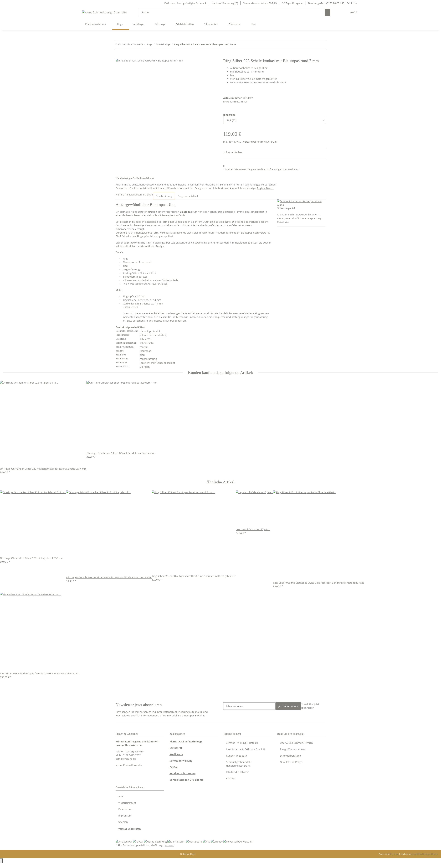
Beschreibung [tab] (164, 196)
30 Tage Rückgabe (292, 3)
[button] (338, 12)
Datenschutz (125, 809)
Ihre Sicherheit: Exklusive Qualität (245, 749)
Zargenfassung (148, 358)
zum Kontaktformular (129, 765)
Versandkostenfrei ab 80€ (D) (260, 3)
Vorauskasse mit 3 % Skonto (187, 779)
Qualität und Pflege (291, 762)
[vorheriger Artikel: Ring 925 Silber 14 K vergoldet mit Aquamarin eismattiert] (238, 45)
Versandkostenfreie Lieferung (260, 141)
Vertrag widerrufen (129, 828)
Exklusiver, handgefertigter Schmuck (185, 3)
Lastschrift (176, 748)
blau (142, 354)
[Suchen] (327, 12)
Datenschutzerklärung (176, 712)
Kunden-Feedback (236, 755)
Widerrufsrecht (127, 802)
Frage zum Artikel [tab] (188, 196)
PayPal (173, 767)
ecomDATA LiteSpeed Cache (424, 853)
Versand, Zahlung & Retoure (242, 743)
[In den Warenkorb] (118, 56)
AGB (120, 796)
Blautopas (145, 351)
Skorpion (145, 366)
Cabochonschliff (165, 362)
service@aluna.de (126, 758)
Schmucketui (147, 343)
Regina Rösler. (265, 188)
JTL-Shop (394, 853)
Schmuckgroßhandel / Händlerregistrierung (238, 763)
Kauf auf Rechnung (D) (225, 3)
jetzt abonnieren (288, 706)
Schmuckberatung (290, 755)
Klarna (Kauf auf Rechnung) (186, 741)
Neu (253, 24)
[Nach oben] (1, 860)
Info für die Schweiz (237, 772)
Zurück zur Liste (124, 44)
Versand (169, 845)
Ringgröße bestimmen (293, 749)
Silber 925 (145, 339)
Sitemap (123, 822)
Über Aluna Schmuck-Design (296, 743)
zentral (144, 347)
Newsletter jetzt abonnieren (310, 705)
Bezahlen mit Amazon (183, 773)
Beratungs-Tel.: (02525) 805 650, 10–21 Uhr (332, 3)
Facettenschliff (148, 362)
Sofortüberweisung (181, 760)
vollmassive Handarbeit (153, 335)
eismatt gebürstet (150, 331)
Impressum (124, 815)
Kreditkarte (176, 754)
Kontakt (230, 778)
